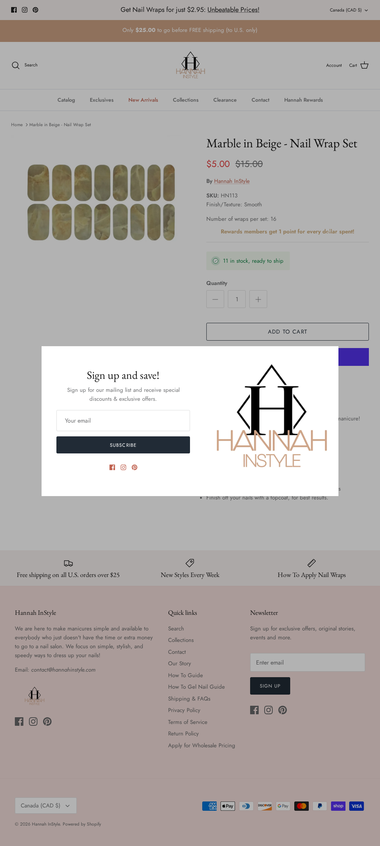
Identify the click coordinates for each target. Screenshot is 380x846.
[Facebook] (112, 467)
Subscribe (123, 445)
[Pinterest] (134, 467)
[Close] (329, 355)
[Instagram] (123, 467)
